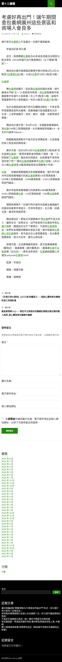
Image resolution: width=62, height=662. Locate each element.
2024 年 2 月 (7, 540)
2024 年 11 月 (8, 515)
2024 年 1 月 (7, 542)
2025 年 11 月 (8, 483)
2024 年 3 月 (7, 537)
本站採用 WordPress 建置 (12, 658)
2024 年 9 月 (7, 521)
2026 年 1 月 (7, 477)
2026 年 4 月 (7, 469)
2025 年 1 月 (7, 510)
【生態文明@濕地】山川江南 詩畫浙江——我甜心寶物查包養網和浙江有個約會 (31, 297)
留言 (5, 342)
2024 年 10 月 (8, 518)
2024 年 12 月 (8, 513)
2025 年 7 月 (7, 494)
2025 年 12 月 (8, 480)
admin (27, 34)
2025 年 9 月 (7, 488)
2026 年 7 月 (7, 461)
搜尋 (4, 589)
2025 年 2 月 (7, 507)
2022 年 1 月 (7, 556)
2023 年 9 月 (7, 551)
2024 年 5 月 (7, 532)
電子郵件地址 (9, 393)
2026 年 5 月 (7, 466)
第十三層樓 (8, 3)
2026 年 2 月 (7, 475)
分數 (4, 571)
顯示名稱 (7, 380)
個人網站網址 (9, 406)
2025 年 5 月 (7, 499)
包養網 (14, 41)
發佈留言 (38, 34)
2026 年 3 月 (7, 472)
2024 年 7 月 (7, 526)
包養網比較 (14, 74)
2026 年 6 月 (7, 464)
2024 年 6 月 (7, 529)
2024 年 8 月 (7, 523)
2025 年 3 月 (7, 504)
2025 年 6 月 (7, 496)
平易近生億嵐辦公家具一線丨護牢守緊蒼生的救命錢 (26, 619)
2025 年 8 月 (7, 491)
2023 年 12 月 (8, 545)
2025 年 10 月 (8, 485)
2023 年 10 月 (8, 548)
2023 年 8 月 (7, 553)
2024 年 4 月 (7, 534)
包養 (25, 56)
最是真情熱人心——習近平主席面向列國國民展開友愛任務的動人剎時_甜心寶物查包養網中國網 (31, 311)
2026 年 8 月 (7, 458)
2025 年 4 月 (7, 502)
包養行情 (49, 99)
